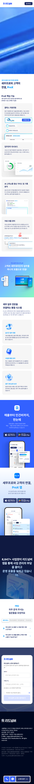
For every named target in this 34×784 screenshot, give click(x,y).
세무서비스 (5, 620)
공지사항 (4, 751)
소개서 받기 (21, 779)
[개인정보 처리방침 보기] (29, 693)
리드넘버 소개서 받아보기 (17, 698)
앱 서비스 (28, 3)
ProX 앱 (28, 620)
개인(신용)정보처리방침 (13, 751)
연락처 (5, 671)
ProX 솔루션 (13, 620)
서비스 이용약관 (25, 751)
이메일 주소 (6, 680)
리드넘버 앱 (21, 620)
